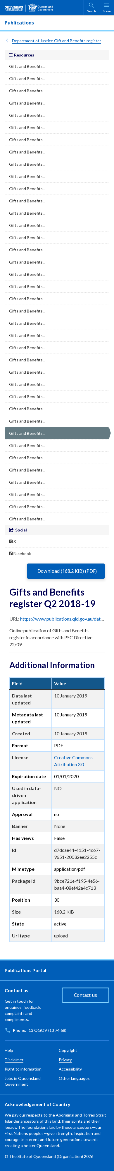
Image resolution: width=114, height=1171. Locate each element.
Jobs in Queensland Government (23, 1081)
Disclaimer (14, 1059)
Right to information (23, 1068)
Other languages (74, 1078)
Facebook (22, 553)
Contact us (85, 995)
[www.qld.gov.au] (29, 7)
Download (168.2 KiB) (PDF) (67, 571)
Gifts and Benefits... (27, 66)
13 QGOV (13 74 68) (47, 1030)
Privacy (65, 1059)
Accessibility (70, 1068)
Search (91, 11)
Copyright (68, 1050)
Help (9, 1050)
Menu (107, 11)
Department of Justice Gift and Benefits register (56, 40)
